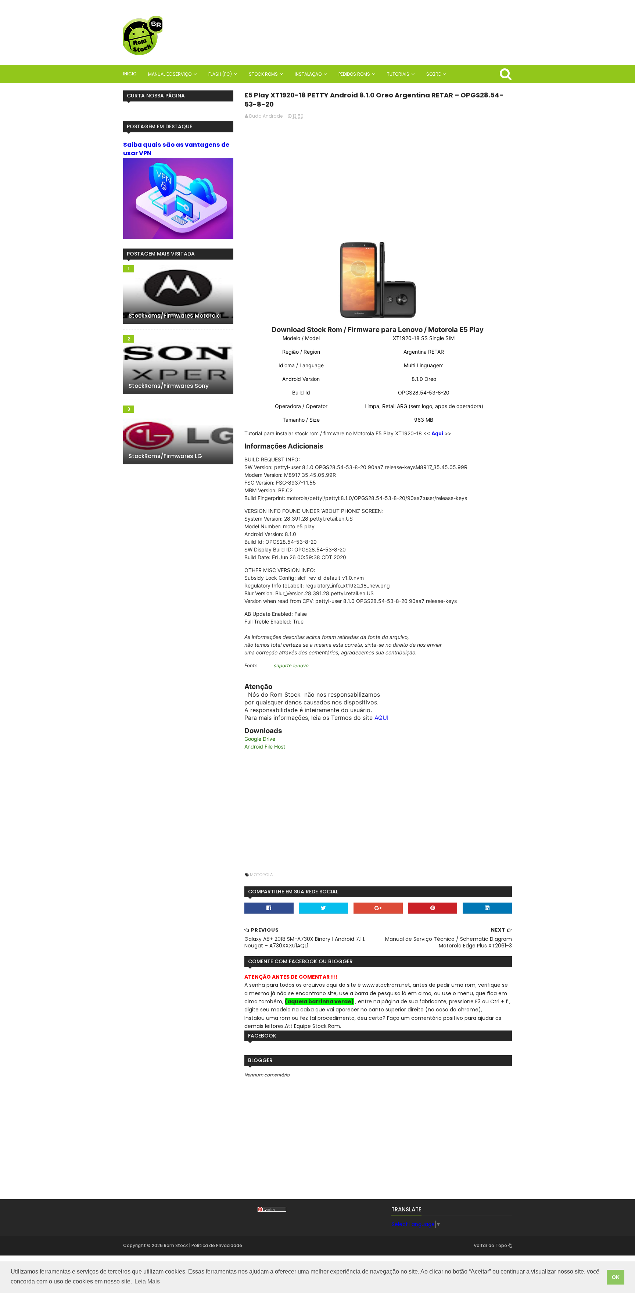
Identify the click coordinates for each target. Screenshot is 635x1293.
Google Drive (259, 739)
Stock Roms (263, 74)
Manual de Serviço (169, 74)
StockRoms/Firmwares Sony (169, 386)
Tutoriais (398, 74)
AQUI (381, 717)
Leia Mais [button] (147, 1281)
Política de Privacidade (216, 1245)
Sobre (433, 74)
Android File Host (264, 746)
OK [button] (616, 1277)
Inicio (129, 74)
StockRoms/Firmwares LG (165, 456)
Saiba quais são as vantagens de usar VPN (176, 148)
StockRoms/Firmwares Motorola (175, 315)
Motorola (261, 875)
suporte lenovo (291, 665)
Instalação (308, 74)
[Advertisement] (378, 176)
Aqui (437, 433)
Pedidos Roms (354, 74)
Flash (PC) (220, 74)
